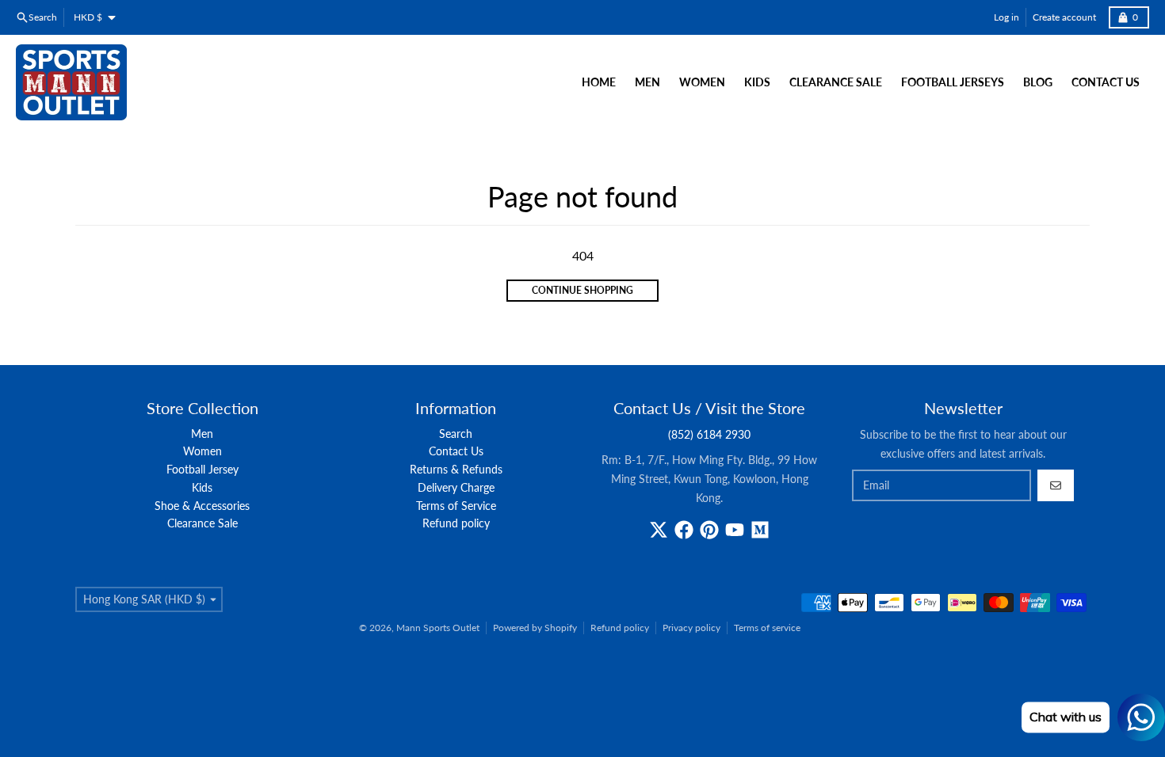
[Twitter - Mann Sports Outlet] (658, 529)
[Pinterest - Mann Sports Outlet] (709, 529)
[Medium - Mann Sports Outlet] (760, 529)
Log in (1006, 17)
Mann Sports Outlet (437, 627)
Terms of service (767, 627)
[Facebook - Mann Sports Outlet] (683, 529)
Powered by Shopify (535, 627)
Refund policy (619, 627)
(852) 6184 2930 (709, 434)
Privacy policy (691, 627)
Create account (1064, 17)
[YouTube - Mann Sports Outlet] (734, 529)
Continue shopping (582, 290)
